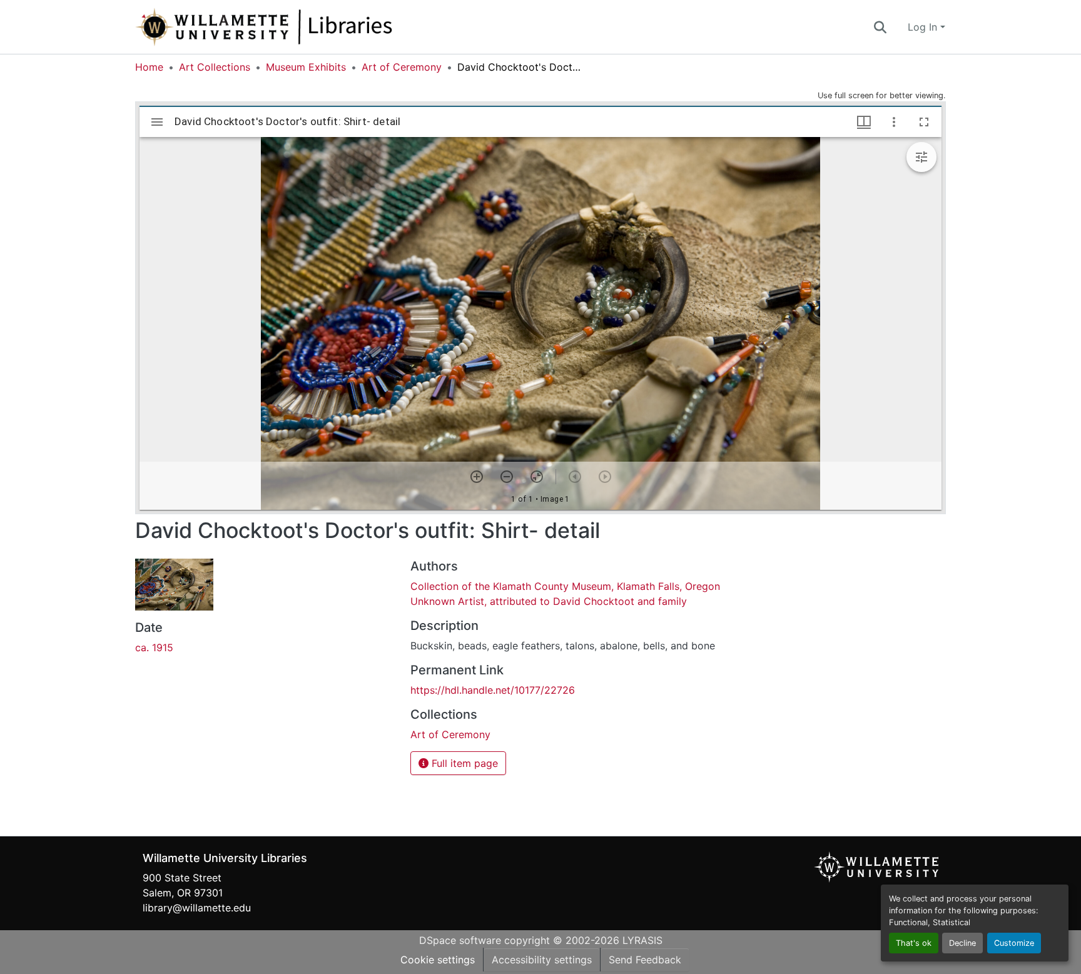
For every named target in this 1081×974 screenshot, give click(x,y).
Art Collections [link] (214, 67)
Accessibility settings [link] (542, 959)
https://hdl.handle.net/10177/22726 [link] (492, 690)
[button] (305, 27)
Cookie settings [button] (437, 959)
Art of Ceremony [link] (402, 67)
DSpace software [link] (460, 940)
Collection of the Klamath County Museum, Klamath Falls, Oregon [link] (565, 586)
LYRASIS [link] (642, 940)
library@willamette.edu (197, 907)
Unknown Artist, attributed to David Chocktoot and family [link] (548, 601)
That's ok (913, 943)
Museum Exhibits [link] (306, 67)
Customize (1014, 943)
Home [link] (149, 67)
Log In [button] (924, 27)
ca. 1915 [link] (154, 647)
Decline (962, 943)
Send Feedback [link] (645, 959)
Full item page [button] (463, 763)
